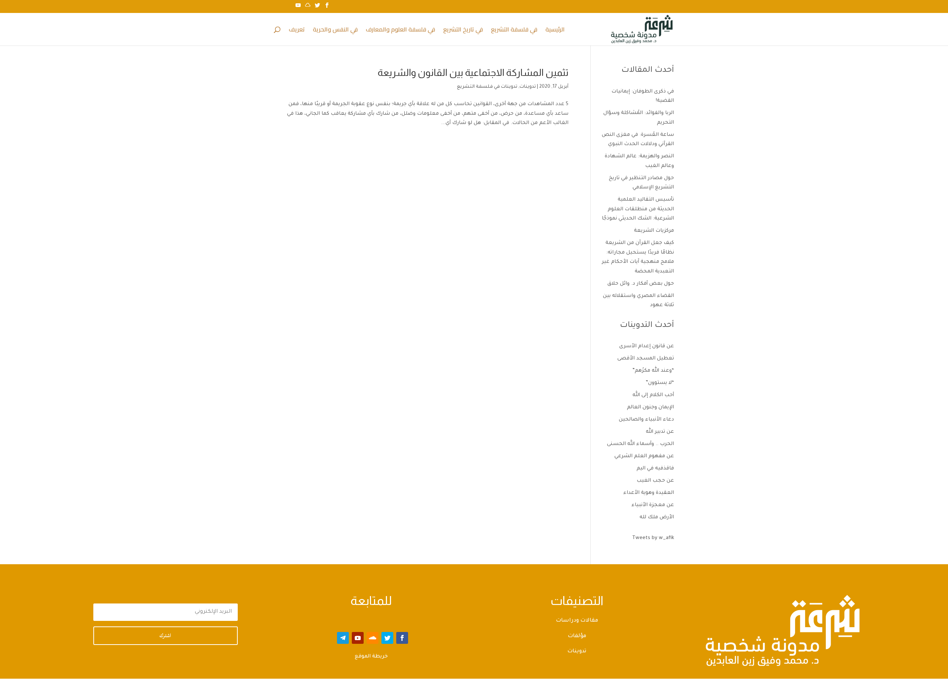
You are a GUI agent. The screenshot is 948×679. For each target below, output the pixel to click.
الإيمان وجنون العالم (650, 407)
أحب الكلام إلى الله (653, 395)
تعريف (297, 31)
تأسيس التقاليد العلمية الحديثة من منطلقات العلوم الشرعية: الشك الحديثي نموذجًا (638, 209)
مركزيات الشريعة (654, 231)
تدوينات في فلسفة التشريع (487, 87)
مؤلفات (577, 636)
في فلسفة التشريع (514, 31)
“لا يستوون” (660, 383)
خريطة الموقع (371, 656)
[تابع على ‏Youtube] (358, 638)
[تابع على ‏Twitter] (387, 638)
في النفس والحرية (335, 31)
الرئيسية (555, 31)
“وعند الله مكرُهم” (653, 371)
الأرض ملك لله (657, 517)
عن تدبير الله (660, 432)
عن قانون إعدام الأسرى (646, 346)
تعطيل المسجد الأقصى (645, 358)
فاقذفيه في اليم (655, 468)
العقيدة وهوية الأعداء (648, 493)
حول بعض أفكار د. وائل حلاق (640, 284)
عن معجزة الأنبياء (652, 505)
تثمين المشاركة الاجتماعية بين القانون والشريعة (473, 72)
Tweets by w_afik (653, 538)
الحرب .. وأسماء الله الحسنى (640, 444)
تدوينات (528, 87)
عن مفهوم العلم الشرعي (644, 456)
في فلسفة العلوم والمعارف (400, 31)
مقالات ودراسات (577, 621)
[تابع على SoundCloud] (372, 638)
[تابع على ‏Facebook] (402, 638)
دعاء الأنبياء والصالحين (646, 419)
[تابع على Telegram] (343, 638)
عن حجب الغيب (655, 481)
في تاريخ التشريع (463, 31)
